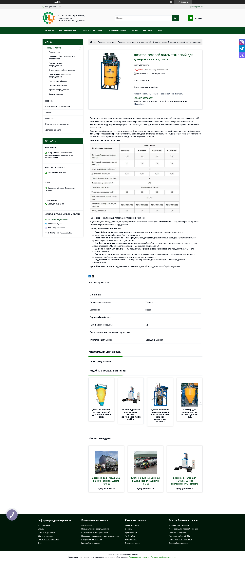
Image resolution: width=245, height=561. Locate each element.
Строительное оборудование (62, 70)
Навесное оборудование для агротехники (62, 57)
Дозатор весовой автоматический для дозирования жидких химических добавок (160, 416)
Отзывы (147, 30)
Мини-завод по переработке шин (183, 529)
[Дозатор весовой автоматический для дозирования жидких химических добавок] (160, 392)
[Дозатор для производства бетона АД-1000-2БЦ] (189, 392)
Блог (160, 30)
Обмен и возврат (116, 30)
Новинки (49, 101)
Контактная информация (57, 124)
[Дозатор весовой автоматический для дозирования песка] (101, 392)
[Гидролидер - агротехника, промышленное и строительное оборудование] (49, 23)
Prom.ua (135, 555)
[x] (93, 277)
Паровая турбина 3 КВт (179, 536)
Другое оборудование (59, 90)
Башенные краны (132, 543)
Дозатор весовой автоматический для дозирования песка (101, 413)
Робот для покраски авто (180, 539)
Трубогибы (130, 536)
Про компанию (67, 30)
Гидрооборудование (58, 85)
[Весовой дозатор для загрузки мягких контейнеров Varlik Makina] (131, 392)
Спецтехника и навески (91, 539)
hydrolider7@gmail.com (58, 219)
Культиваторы (131, 532)
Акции (134, 30)
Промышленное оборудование (56, 64)
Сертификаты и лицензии (57, 107)
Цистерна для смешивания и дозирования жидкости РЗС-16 (106, 481)
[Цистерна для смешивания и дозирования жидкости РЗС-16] (106, 460)
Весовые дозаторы (107, 42)
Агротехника (54, 52)
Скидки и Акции (56, 94)
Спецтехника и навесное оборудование (60, 75)
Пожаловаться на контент (139, 557)
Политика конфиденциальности (164, 557)
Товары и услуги (53, 48)
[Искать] (175, 18)
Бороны (128, 529)
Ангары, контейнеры (58, 81)
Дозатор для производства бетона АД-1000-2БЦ (189, 413)
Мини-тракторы (132, 525)
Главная (49, 30)
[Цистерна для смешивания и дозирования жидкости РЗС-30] (145, 460)
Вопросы (49, 118)
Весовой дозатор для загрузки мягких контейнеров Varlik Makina (131, 414)
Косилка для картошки (179, 525)
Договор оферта (53, 130)
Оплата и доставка (91, 30)
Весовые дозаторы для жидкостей (134, 42)
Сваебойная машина (178, 543)
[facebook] (89, 277)
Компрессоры (131, 539)
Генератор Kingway (177, 532)
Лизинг (48, 112)
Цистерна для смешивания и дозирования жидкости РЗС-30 (145, 481)
